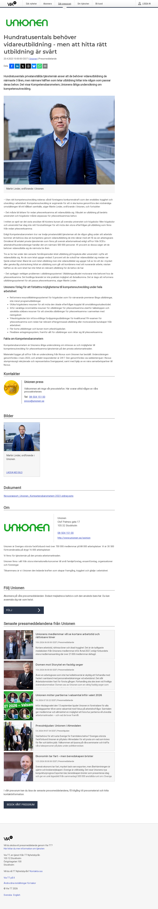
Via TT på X (9, 877)
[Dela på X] (22, 66)
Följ (9, 610)
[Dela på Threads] (28, 66)
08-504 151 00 (37, 397)
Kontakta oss (36, 871)
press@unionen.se (34, 401)
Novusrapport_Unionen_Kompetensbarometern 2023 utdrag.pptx (38, 495)
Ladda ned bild (14, 472)
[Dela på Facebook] (11, 66)
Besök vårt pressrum (20, 804)
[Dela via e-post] (45, 66)
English (16, 895)
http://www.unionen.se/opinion (74, 537)
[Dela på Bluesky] (33, 66)
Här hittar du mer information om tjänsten (24, 848)
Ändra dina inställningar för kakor (20, 883)
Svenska (8, 895)
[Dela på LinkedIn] (17, 66)
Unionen (33, 58)
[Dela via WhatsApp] (39, 66)
